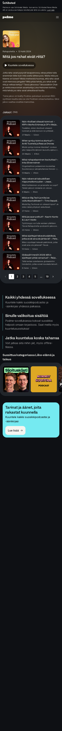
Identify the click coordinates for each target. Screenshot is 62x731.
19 (47, 276)
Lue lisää (50, 10)
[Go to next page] (53, 276)
